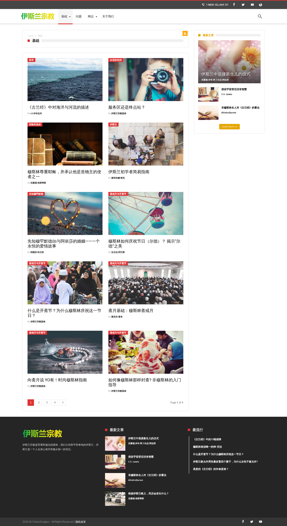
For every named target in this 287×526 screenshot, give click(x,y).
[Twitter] (243, 5)
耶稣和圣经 (35, 124)
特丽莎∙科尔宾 (37, 252)
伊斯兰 (113, 124)
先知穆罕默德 (36, 193)
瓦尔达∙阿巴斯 (118, 252)
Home (31, 35)
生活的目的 (116, 59)
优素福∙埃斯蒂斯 (38, 182)
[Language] (260, 5)
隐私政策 (81, 521)
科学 (31, 59)
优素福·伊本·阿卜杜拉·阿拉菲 (215, 79)
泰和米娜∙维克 (118, 178)
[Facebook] (234, 5)
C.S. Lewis (226, 94)
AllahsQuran (228, 112)
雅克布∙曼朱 (117, 316)
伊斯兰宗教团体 (118, 113)
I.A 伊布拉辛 (36, 113)
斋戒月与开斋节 (118, 193)
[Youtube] (252, 5)
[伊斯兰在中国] (40, 16)
